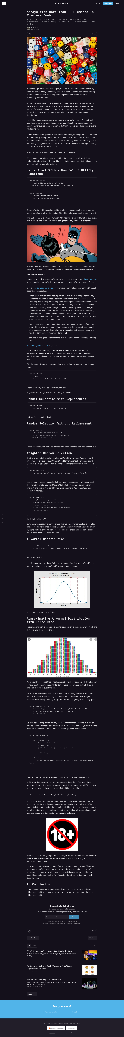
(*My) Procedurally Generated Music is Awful (50, 951)
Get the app (71, 1028)
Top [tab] (29, 945)
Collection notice (74, 1023)
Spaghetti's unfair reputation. (36, 969)
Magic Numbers (90, 279)
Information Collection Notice (61, 923)
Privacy (60, 1023)
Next (91, 938)
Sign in (118, 3)
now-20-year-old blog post (44, 288)
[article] (62, 955)
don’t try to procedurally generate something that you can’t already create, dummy (51, 955)
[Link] (24, 172)
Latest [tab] (34, 945)
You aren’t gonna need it (37, 345)
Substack (52, 1033)
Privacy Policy (77, 923)
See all (30, 994)
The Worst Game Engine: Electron (44, 979)
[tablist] (32, 946)
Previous (34, 938)
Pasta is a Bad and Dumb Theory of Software (49, 966)
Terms (66, 1023)
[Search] (96, 3)
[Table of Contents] (2, 518)
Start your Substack (57, 1028)
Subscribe (108, 3)
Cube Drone (34, 27)
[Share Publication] (100, 3)
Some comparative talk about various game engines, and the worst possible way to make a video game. (52, 983)
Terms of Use (71, 921)
